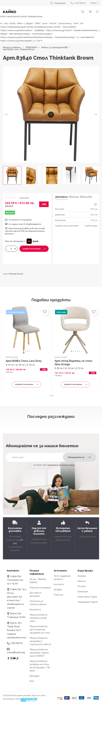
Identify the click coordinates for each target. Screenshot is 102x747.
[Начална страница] (9, 11)
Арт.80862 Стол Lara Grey (24, 360)
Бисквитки (35, 609)
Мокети (82, 581)
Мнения (74, 196)
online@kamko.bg (16, 652)
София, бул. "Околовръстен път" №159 (15, 580)
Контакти (59, 584)
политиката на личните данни (61, 465)
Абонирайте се (76, 457)
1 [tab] (23, 351)
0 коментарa (24, 197)
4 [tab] (29, 351)
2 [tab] (25, 351)
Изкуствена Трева (87, 596)
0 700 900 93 (80, 3)
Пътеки (82, 586)
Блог (32, 681)
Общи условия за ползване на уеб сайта (38, 618)
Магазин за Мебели (12, 48)
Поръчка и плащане (40, 587)
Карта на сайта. (39, 695)
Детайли (61, 196)
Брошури (34, 675)
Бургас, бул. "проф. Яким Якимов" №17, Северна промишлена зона (16, 630)
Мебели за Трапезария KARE (54, 48)
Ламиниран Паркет (88, 601)
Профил (58, 589)
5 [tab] (79, 351)
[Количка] (90, 11)
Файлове (86, 196)
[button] (97, 11)
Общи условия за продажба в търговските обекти (40, 641)
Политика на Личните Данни (38, 603)
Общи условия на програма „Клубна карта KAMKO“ (39, 652)
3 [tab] (27, 351)
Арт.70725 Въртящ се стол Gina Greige (73, 362)
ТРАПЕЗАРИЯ (31, 48)
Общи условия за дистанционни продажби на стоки (40, 629)
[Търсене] (82, 11)
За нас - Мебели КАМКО (38, 581)
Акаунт (93, 3)
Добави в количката (32, 249)
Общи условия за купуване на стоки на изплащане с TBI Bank (40, 666)
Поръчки (58, 594)
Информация (60, 3)
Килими (82, 575)
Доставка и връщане (35, 594)
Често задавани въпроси (62, 577)
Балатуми (83, 591)
